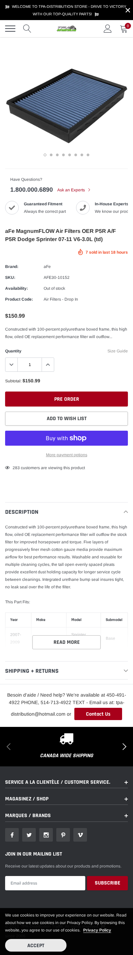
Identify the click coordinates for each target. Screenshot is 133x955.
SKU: (10, 277)
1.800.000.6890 (31, 189)
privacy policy (97, 930)
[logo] (66, 28)
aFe (47, 266)
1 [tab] (45, 155)
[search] (27, 28)
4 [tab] (63, 155)
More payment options (66, 454)
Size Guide (117, 351)
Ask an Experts (71, 190)
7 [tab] (81, 155)
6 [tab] (75, 155)
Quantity (13, 351)
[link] (12, 835)
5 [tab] (69, 155)
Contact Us (98, 714)
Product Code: (19, 299)
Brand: (11, 266)
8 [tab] (88, 155)
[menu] (10, 28)
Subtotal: (13, 381)
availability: (16, 288)
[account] (108, 28)
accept (35, 945)
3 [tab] (57, 155)
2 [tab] (51, 155)
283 (16, 467)
